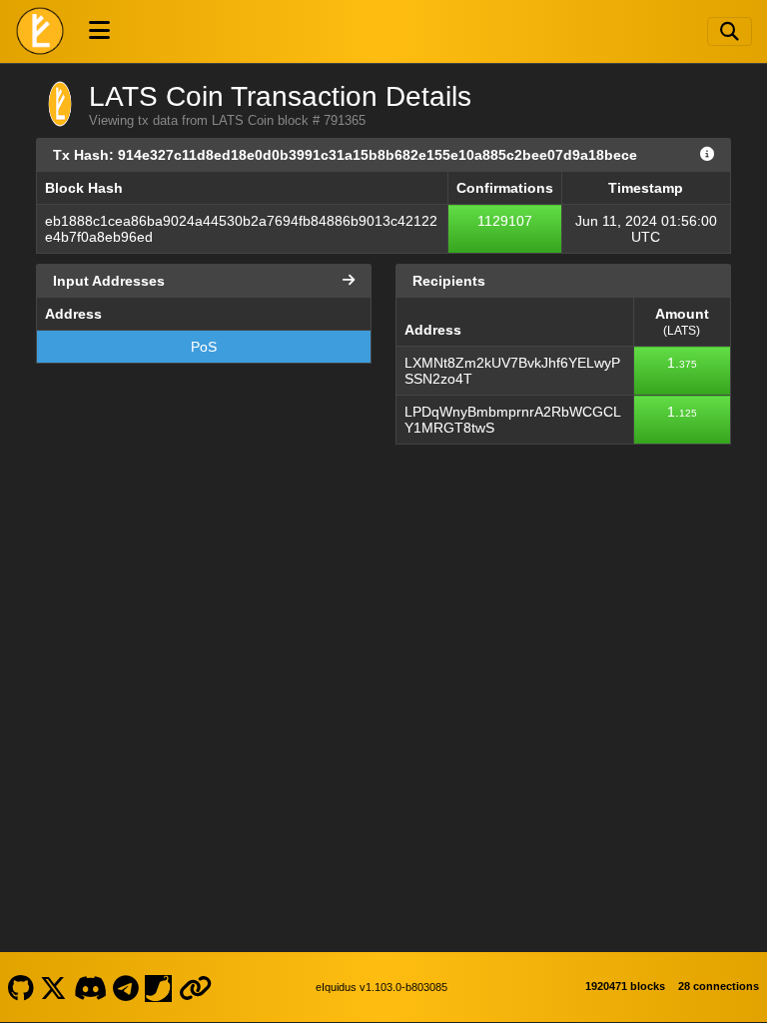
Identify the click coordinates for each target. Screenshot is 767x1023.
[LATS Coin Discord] (90, 987)
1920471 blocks (625, 986)
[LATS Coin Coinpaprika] (159, 987)
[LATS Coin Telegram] (126, 987)
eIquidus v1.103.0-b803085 (381, 987)
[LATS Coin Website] (195, 987)
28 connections (718, 986)
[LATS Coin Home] (40, 31)
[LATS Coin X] (54, 987)
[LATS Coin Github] (20, 987)
